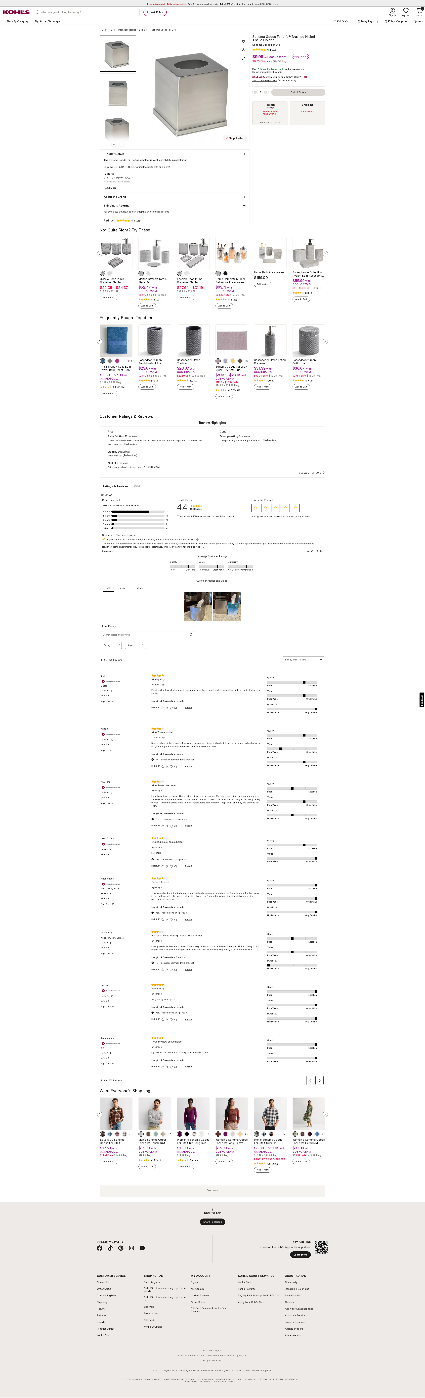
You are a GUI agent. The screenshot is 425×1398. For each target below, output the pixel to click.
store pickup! (203, 4)
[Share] (243, 49)
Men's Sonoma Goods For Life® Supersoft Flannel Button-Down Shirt (268, 1141)
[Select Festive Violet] (309, 1134)
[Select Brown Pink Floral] (302, 1134)
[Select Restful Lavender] (232, 1134)
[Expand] (243, 58)
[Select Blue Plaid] (110, 1134)
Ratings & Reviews (115, 486)
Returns (156, 211)
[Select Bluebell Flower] (317, 1134)
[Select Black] (225, 273)
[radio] (270, 113)
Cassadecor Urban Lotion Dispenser (270, 361)
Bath (113, 30)
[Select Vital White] (201, 1134)
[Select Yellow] (232, 361)
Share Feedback (212, 1222)
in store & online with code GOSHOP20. (249, 4)
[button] (264, 49)
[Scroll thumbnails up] (114, 144)
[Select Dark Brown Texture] (148, 1134)
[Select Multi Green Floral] (295, 1134)
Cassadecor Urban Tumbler (188, 361)
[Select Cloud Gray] (225, 361)
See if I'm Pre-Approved (264, 80)
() (157, 300)
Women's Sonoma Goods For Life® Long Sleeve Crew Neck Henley (231, 1141)
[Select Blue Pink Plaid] (264, 1134)
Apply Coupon (300, 56)
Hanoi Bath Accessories (269, 272)
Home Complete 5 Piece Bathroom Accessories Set (230, 280)
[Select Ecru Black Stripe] (194, 1134)
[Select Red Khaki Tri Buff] (271, 1134)
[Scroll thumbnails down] (122, 144)
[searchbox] (86, 12)
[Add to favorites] (243, 41)
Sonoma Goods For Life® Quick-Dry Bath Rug (231, 368)
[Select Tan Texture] (163, 1134)
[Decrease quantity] (255, 92)
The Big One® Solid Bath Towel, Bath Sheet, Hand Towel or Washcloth (115, 368)
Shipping (308, 104)
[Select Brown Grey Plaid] (256, 1134)
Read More (110, 187)
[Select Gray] (102, 273)
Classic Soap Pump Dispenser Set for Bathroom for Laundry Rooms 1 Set (114, 280)
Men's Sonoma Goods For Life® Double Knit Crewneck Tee (152, 1141)
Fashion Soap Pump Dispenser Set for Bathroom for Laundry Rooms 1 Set (191, 280)
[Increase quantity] (265, 92)
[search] (38, 12)
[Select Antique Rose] (218, 361)
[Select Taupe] (240, 361)
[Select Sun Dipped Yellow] (240, 1134)
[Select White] (110, 273)
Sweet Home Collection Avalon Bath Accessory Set (307, 274)
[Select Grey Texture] (141, 1134)
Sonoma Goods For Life (164, 30)
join (264, 72)
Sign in (255, 72)
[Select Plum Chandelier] (179, 1134)
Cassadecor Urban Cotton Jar (304, 361)
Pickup (270, 104)
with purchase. (166, 4)
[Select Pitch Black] (187, 1134)
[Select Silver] (218, 273)
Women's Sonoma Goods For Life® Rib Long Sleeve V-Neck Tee (193, 1141)
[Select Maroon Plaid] (117, 1134)
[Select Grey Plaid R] (124, 1134)
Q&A (137, 486)
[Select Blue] (102, 361)
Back (105, 30)
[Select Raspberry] (117, 361)
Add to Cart (109, 297)
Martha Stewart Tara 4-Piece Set (153, 280)
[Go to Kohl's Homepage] (16, 12)
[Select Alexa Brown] (218, 1134)
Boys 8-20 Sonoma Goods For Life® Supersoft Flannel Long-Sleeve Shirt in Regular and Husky (115, 1141)
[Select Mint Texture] (155, 1134)
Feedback (422, 700)
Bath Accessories (127, 30)
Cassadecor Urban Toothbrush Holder (150, 361)
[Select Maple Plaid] (102, 1134)
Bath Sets (144, 30)
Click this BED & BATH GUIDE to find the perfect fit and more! (137, 167)
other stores (275, 122)
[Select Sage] (110, 361)
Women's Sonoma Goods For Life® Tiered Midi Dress (309, 1141)
